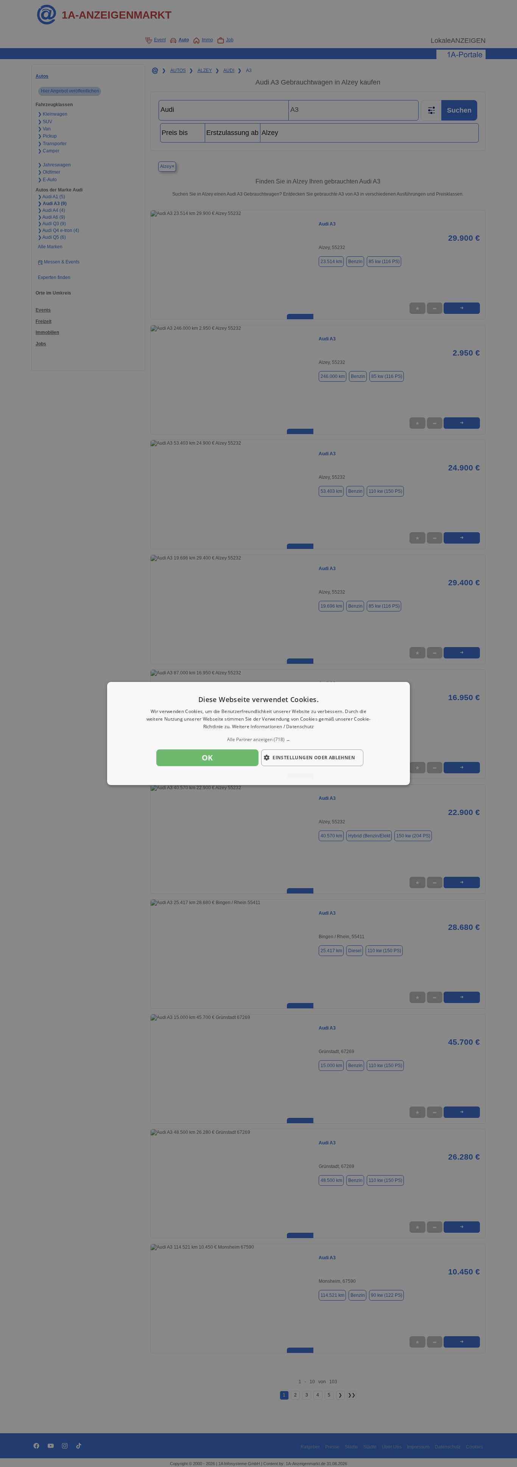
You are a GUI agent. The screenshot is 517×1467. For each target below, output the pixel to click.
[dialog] (258, 733)
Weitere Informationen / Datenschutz (273, 726)
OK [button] (207, 757)
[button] (258, 739)
